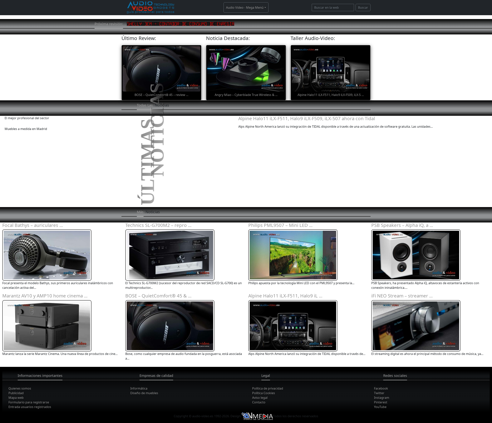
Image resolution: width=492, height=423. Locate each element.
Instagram (381, 398)
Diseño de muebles (144, 393)
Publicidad (16, 393)
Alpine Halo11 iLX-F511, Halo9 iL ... (285, 295)
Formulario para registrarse (28, 402)
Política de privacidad (267, 388)
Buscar (363, 7)
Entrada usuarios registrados (29, 407)
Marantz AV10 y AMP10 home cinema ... (44, 295)
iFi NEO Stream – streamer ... (402, 295)
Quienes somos (19, 388)
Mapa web (16, 398)
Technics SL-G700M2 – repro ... (158, 225)
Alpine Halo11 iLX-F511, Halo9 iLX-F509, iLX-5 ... (331, 95)
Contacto (258, 402)
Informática (138, 388)
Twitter (379, 393)
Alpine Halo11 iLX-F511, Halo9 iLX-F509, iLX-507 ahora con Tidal (306, 118)
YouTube (380, 407)
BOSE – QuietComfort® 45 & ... (158, 295)
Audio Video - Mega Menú (244, 7)
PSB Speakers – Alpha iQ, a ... (402, 225)
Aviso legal (260, 398)
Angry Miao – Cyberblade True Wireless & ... (246, 95)
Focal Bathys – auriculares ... (32, 225)
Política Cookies (263, 393)
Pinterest (380, 402)
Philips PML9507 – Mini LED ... (280, 225)
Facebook (381, 388)
